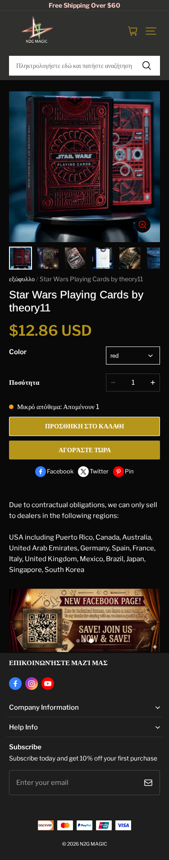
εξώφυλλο (22, 279)
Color (18, 352)
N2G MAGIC (93, 844)
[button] (151, 31)
